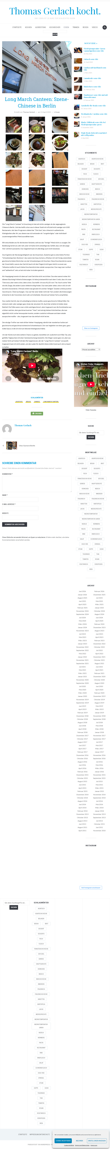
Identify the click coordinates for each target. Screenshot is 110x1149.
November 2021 (82, 660)
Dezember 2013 (82, 814)
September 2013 (99, 817)
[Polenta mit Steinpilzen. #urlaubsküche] (91, 307)
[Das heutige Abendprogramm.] (79, 318)
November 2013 (99, 814)
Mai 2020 (82, 690)
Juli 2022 (99, 650)
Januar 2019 (99, 713)
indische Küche (84, 194)
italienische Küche (98, 199)
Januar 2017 (99, 752)
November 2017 (99, 735)
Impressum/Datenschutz (82, 1145)
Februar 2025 (82, 608)
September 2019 (82, 703)
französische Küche (85, 179)
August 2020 (99, 683)
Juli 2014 (99, 801)
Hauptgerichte (97, 184)
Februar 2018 (82, 732)
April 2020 (99, 690)
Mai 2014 (99, 804)
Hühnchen (85, 189)
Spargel (97, 244)
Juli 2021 (82, 667)
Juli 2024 (82, 617)
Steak (80, 249)
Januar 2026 (82, 595)
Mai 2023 (82, 637)
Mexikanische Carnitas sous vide (94, 114)
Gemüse (82, 184)
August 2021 (99, 663)
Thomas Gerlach (29, 112)
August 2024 (99, 614)
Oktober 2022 (99, 647)
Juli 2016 (99, 762)
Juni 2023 (99, 634)
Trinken (76, 27)
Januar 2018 (99, 732)
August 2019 (99, 703)
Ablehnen (79, 1141)
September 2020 (82, 683)
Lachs (82, 209)
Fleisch (95, 174)
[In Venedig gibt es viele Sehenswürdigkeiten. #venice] (102, 295)
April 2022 (99, 653)
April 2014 (82, 808)
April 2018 (82, 729)
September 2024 (82, 614)
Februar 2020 (99, 693)
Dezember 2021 (99, 657)
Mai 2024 (82, 621)
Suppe (91, 249)
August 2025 (82, 598)
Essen (66, 27)
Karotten (84, 204)
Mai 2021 (82, 670)
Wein (90, 270)
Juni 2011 (99, 827)
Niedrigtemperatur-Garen (91, 219)
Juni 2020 (99, 686)
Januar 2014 (99, 811)
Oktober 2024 (99, 611)
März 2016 (99, 768)
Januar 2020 (82, 696)
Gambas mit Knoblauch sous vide (95, 69)
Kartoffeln (97, 204)
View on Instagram (91, 328)
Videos (95, 27)
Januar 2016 (99, 772)
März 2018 (99, 729)
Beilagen (81, 164)
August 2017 (82, 742)
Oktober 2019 (99, 699)
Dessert (84, 169)
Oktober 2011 (99, 824)
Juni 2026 (82, 591)
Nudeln (84, 224)
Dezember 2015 (82, 775)
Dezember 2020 (99, 676)
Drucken (38, 413)
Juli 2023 (82, 634)
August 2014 (82, 801)
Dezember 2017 (82, 735)
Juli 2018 (99, 722)
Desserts (97, 169)
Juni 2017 (82, 745)
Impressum (94, 1145)
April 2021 (99, 670)
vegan (97, 259)
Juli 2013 (99, 821)
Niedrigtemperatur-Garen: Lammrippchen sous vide (94, 49)
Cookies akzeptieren (63, 1141)
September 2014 (99, 798)
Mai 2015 (99, 785)
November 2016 (99, 755)
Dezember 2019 (99, 696)
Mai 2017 (99, 745)
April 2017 (82, 749)
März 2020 (82, 693)
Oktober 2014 (82, 798)
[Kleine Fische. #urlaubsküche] (79, 307)
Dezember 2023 (99, 627)
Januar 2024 (82, 627)
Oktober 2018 (82, 719)
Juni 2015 (82, 785)
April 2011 (82, 831)
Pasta (83, 229)
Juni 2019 (82, 706)
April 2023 (99, 637)
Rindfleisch (96, 234)
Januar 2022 (82, 657)
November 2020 (82, 680)
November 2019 (82, 699)
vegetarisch (83, 265)
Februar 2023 (99, 640)
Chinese (37, 402)
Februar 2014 (82, 811)
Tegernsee (86, 254)
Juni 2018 (82, 726)
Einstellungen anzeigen (97, 1141)
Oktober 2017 (82, 739)
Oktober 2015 (82, 778)
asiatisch (19, 402)
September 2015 (99, 778)
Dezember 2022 (99, 644)
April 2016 (82, 768)
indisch (97, 189)
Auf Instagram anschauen (90, 888)
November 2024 (82, 611)
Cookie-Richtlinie (69, 1145)
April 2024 (99, 621)
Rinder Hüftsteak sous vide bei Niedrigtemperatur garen (93, 123)
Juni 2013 (82, 824)
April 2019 (82, 709)
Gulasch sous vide (91, 59)
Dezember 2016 (82, 755)
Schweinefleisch (96, 239)
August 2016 (82, 762)
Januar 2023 (82, 644)
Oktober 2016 (82, 758)
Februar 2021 (99, 673)
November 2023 (82, 631)
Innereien (99, 194)
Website (5, 513)
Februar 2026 (99, 591)
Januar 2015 (99, 791)
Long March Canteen (50, 402)
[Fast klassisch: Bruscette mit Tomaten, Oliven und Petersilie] (91, 318)
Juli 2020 (82, 686)
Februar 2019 (82, 713)
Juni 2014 (82, 804)
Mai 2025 (99, 601)
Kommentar (7, 474)
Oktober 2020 (99, 680)
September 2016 (99, 758)
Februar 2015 (82, 791)
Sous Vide (85, 244)
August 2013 (82, 821)
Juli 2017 (99, 742)
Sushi (101, 249)
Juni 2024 (99, 617)
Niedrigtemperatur (91, 214)
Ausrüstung (40, 27)
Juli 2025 (99, 598)
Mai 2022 (82, 653)
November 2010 (99, 831)
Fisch (85, 174)
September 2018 (99, 719)
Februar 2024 (99, 624)
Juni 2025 (82, 601)
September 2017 (99, 739)
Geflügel (101, 179)
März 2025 (99, 604)
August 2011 (82, 827)
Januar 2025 (99, 608)
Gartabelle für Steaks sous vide (93, 105)
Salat (82, 239)
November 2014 (99, 795)
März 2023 (82, 640)
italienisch (81, 199)
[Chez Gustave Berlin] (12, 445)
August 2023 (99, 631)
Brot (102, 164)
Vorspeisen (98, 265)
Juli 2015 (99, 781)
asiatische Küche (97, 159)
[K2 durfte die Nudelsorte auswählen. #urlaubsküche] (91, 295)
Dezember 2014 (82, 795)
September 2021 (82, 663)
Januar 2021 (82, 676)
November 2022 (82, 647)
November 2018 (99, 716)
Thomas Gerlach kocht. (55, 10)
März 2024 (82, 624)
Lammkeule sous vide (92, 78)
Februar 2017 (82, 752)
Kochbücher (54, 27)
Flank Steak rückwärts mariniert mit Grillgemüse (94, 134)
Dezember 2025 (99, 595)
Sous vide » (90, 43)
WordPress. (45, 1144)
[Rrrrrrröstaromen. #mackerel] (102, 307)
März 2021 (82, 673)
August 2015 (82, 781)
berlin (28, 402)
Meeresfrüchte (96, 209)
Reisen (85, 27)
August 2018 (82, 722)
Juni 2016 (82, 765)
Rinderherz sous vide (92, 87)
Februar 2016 (82, 772)
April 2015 (82, 788)
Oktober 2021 (99, 660)
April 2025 (82, 604)
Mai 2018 (99, 726)
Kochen (28, 27)
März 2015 (99, 788)
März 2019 (99, 709)
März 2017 (99, 749)
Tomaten (85, 259)
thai (97, 254)
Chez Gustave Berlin (27, 446)
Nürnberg (96, 224)
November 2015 (99, 775)
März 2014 (99, 808)
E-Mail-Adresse (8, 504)
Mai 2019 (99, 706)
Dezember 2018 (82, 716)
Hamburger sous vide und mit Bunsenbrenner (96, 96)
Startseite (17, 27)
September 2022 (82, 650)
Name (5, 495)
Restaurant (96, 229)
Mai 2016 (99, 765)
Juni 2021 (99, 667)
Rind (83, 234)
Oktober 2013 (82, 817)
